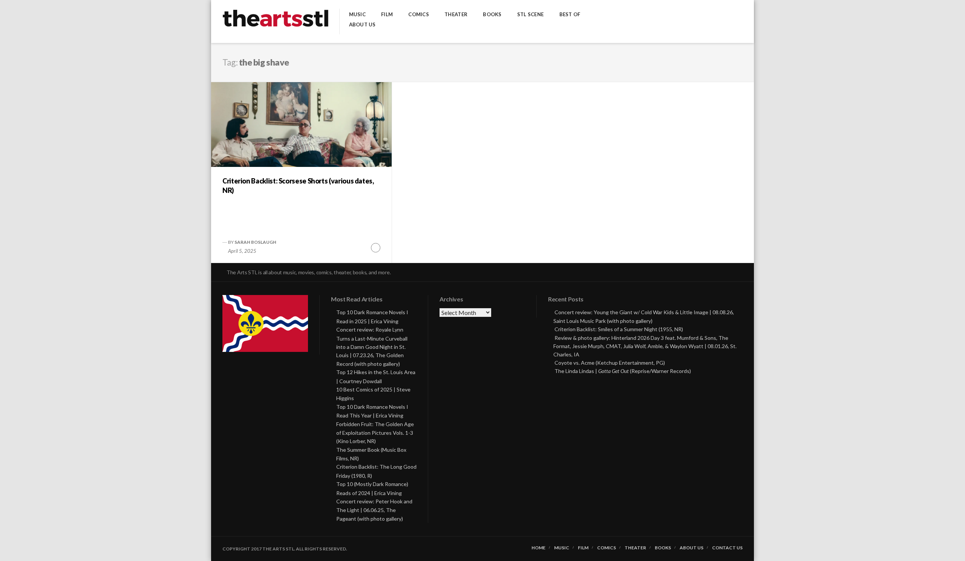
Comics (418, 14)
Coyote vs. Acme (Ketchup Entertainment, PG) (609, 362)
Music (357, 14)
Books (492, 14)
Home (538, 547)
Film (387, 14)
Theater (455, 14)
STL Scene (530, 14)
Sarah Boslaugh (255, 242)
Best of (570, 14)
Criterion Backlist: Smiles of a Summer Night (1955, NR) (618, 329)
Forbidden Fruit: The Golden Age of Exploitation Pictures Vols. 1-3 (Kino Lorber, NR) (375, 433)
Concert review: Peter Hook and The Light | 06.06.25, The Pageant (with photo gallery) (374, 510)
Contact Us (727, 547)
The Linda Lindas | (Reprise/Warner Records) (622, 371)
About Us (362, 25)
